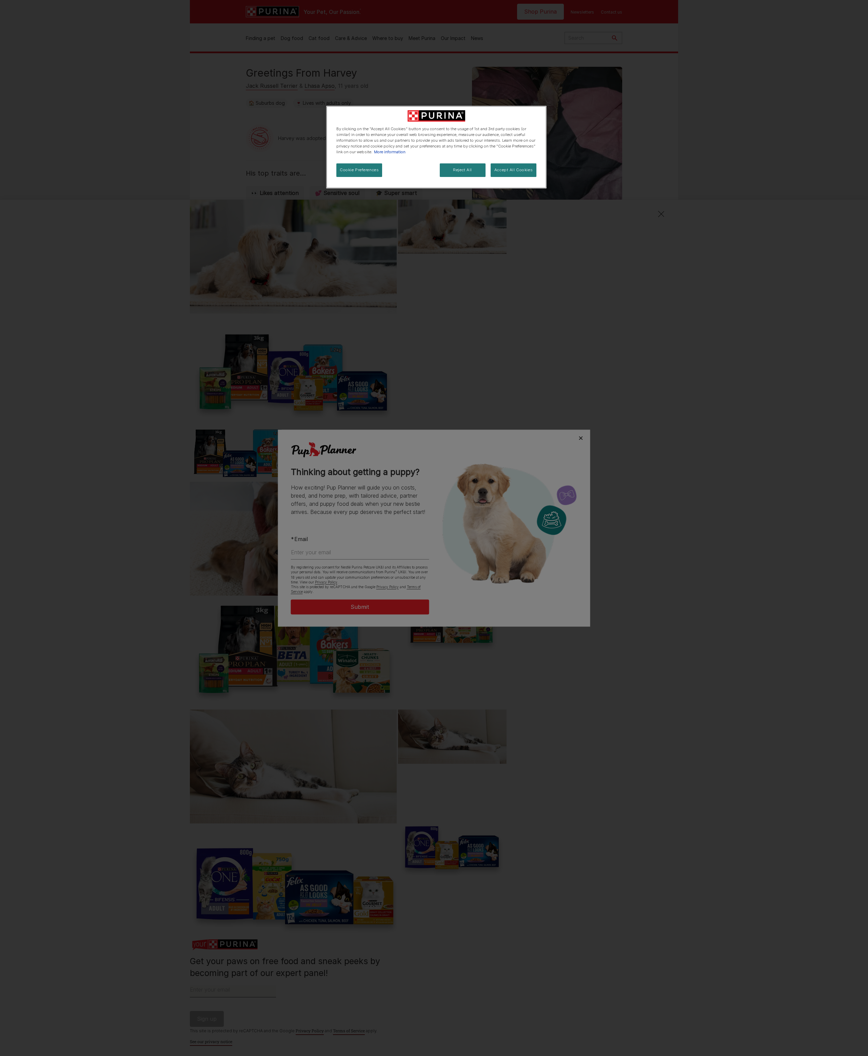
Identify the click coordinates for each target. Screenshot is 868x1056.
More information (390, 152)
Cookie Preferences (359, 169)
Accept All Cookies (513, 169)
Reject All (462, 169)
